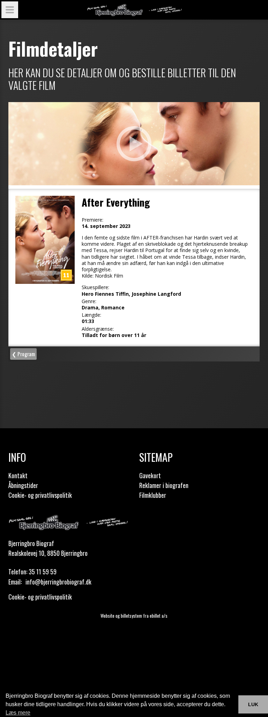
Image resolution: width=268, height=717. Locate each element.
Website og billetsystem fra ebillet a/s (134, 615)
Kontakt (18, 475)
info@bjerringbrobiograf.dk (58, 581)
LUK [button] (253, 704)
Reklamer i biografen (163, 485)
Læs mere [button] (18, 713)
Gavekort (150, 475)
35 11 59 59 (43, 571)
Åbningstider (23, 485)
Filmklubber (152, 495)
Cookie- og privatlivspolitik (40, 495)
